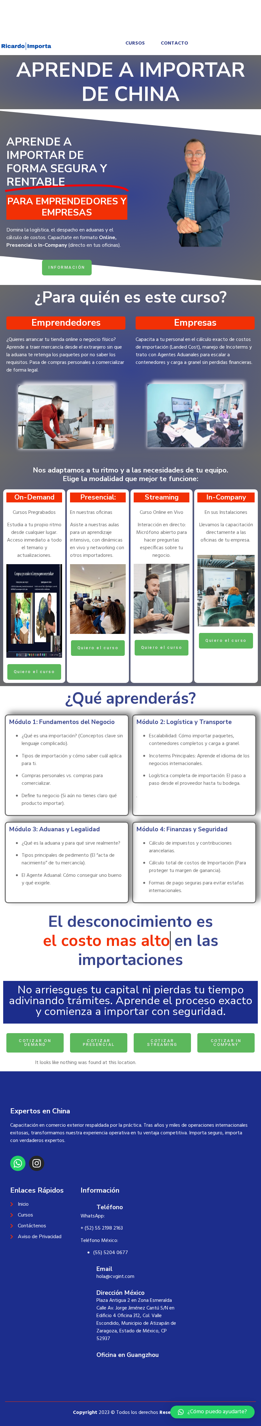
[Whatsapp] (17, 1144)
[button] (212, 1412)
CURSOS (135, 43)
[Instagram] (36, 1144)
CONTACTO (174, 43)
